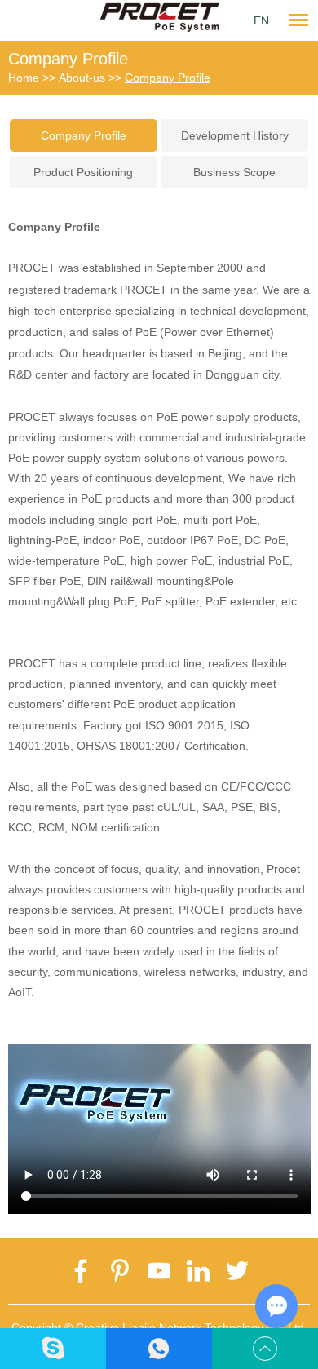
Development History (235, 135)
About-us (82, 77)
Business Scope (234, 172)
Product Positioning (83, 172)
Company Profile (68, 59)
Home (23, 77)
